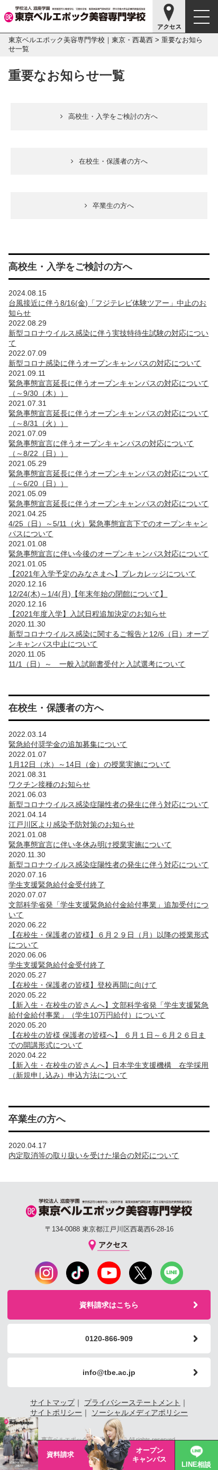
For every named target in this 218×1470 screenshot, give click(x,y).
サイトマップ (52, 1402)
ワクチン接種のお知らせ (49, 784)
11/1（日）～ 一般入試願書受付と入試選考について (96, 664)
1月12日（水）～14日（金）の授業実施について (89, 764)
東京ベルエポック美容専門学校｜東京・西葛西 (80, 40)
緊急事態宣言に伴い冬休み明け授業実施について (89, 844)
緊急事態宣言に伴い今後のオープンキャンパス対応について (108, 553)
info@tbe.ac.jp (109, 1372)
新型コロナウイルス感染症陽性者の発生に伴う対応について (108, 804)
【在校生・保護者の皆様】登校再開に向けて (82, 985)
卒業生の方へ (113, 206)
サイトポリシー (56, 1412)
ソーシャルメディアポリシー (140, 1412)
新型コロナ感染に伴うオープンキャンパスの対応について (104, 363)
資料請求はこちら (109, 1305)
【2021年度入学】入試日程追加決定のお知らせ (87, 614)
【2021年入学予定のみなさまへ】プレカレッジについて (102, 574)
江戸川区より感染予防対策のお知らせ (71, 824)
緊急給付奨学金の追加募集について (67, 744)
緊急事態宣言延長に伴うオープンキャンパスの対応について (108, 503)
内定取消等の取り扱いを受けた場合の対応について (93, 1155)
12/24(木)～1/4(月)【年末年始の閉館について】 (87, 594)
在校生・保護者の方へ (113, 161)
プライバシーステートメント (132, 1402)
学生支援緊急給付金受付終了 (56, 884)
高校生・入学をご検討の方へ (113, 116)
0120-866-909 (109, 1338)
